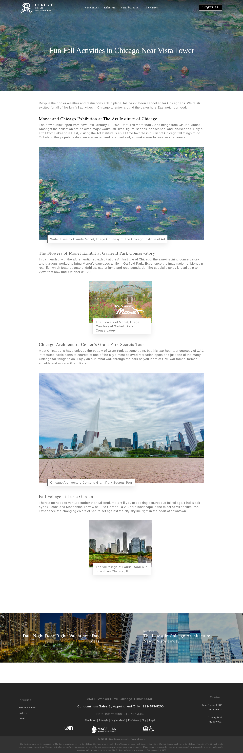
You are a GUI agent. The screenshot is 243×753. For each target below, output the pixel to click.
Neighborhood (130, 7)
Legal (152, 720)
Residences (92, 7)
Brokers (23, 713)
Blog (144, 720)
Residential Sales (27, 707)
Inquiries (210, 7)
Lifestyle (109, 7)
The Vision (151, 7)
